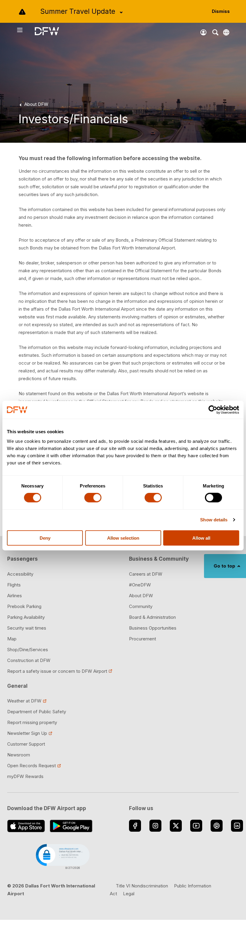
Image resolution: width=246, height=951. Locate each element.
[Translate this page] (226, 32)
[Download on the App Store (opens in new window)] (26, 826)
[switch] (92, 497)
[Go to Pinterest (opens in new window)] (217, 826)
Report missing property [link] (32, 722)
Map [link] (11, 639)
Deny (45, 537)
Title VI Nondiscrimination (142, 886)
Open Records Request (31, 765)
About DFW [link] (141, 595)
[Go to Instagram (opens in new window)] (155, 826)
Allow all (201, 537)
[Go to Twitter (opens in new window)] (176, 826)
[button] (62, 856)
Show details (213, 519)
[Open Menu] (25, 30)
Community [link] (140, 606)
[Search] (215, 32)
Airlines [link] (14, 595)
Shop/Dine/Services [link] (27, 649)
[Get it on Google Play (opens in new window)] (71, 826)
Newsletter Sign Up (27, 733)
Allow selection (123, 537)
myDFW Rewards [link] (25, 776)
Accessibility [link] (20, 574)
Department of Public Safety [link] (36, 711)
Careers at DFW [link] (145, 574)
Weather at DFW (24, 701)
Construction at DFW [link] (28, 660)
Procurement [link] (142, 639)
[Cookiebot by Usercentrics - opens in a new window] (213, 409)
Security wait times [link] (26, 628)
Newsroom (18, 755)
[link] (32, 104)
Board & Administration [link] (152, 617)
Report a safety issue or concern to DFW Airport (57, 671)
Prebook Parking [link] (24, 606)
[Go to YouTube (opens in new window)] (196, 826)
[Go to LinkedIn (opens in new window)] (237, 826)
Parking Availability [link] (26, 617)
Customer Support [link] (26, 744)
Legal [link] (128, 893)
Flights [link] (14, 585)
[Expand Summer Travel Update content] (121, 12)
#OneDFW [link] (140, 585)
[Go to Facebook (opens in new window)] (135, 826)
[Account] (203, 32)
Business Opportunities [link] (152, 628)
